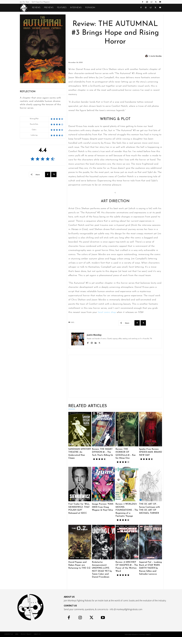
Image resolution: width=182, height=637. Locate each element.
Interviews (76, 8)
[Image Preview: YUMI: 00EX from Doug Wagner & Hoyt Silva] (103, 484)
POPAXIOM (90, 8)
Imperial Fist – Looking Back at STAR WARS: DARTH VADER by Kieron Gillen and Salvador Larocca (150, 568)
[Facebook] (143, 2)
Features (61, 8)
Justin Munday (156, 56)
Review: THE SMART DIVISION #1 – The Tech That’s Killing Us (102, 452)
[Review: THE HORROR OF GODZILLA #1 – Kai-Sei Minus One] (127, 429)
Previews (48, 8)
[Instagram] (147, 2)
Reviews (36, 8)
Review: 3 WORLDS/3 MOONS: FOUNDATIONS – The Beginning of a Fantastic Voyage (127, 510)
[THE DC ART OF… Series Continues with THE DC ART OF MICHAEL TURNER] (150, 484)
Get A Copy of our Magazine (41, 2)
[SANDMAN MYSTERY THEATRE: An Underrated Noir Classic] (79, 429)
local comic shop (107, 312)
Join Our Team (24, 2)
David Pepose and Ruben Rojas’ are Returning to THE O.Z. (79, 565)
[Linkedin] (96, 343)
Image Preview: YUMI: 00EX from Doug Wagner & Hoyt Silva (103, 507)
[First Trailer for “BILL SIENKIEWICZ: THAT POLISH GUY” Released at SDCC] (79, 484)
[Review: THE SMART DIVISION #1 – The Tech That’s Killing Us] (103, 429)
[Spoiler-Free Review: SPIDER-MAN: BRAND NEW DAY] (150, 429)
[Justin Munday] (147, 56)
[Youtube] (160, 2)
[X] (156, 2)
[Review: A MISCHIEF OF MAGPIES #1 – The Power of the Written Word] (127, 542)
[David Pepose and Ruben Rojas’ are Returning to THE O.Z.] (79, 542)
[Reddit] (151, 2)
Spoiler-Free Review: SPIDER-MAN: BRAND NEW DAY (150, 452)
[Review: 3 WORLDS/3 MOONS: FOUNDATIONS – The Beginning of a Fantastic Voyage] (127, 484)
